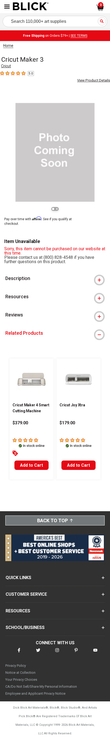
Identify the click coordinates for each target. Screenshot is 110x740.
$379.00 (20, 422)
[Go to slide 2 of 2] (57, 209)
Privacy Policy (15, 666)
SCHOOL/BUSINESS (25, 627)
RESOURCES (18, 610)
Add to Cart (31, 465)
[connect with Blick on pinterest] (76, 653)
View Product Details (93, 80)
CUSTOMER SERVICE (26, 594)
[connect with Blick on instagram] (57, 653)
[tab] (55, 278)
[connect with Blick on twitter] (38, 653)
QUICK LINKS (18, 577)
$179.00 (67, 422)
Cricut (6, 66)
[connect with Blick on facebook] (19, 653)
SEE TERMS (78, 36)
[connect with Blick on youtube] (95, 653)
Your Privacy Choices (21, 680)
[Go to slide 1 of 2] (53, 209)
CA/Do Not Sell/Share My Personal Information (41, 686)
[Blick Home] (31, 6)
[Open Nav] (7, 7)
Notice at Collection (20, 673)
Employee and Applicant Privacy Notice (35, 693)
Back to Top (52, 520)
